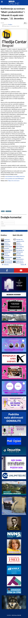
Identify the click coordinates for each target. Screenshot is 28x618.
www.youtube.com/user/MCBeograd (14, 178)
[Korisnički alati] (25, 23)
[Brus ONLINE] (14, 2)
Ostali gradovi (8, 211)
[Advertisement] (14, 196)
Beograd (2, 211)
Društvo (10, 24)
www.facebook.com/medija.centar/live (15, 176)
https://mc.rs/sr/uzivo (13, 180)
